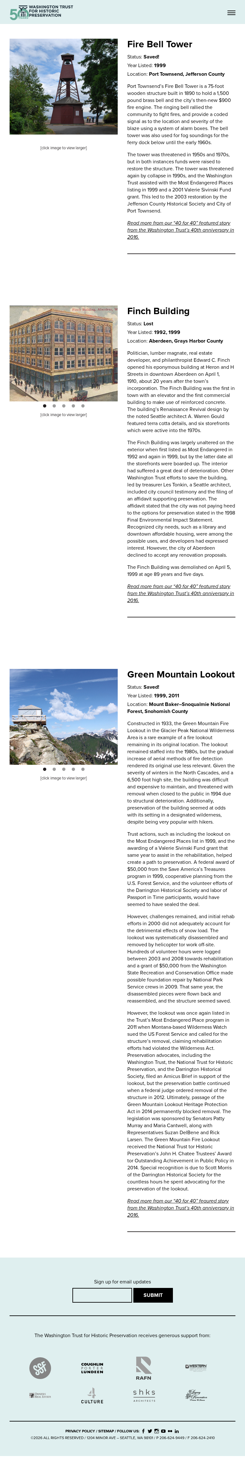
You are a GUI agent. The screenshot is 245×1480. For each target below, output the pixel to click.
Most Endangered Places (63, 29)
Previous (10, 348)
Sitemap (106, 1431)
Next (117, 348)
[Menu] (231, 13)
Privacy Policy (80, 1431)
